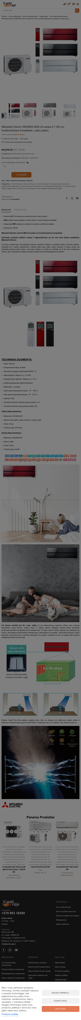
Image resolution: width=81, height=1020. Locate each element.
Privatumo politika (10, 1014)
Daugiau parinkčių (60, 993)
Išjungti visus (60, 1001)
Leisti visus (60, 1009)
